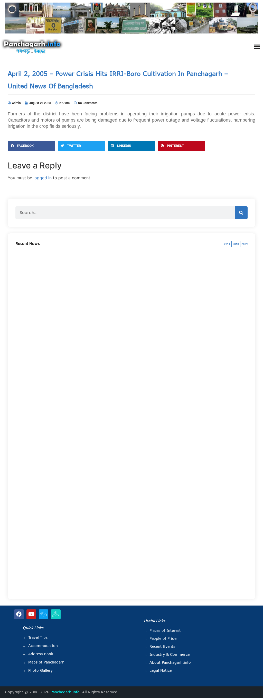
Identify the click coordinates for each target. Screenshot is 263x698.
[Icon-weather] (44, 614)
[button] (256, 46)
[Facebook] (19, 614)
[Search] (241, 212)
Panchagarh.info (65, 692)
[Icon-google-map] (56, 614)
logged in (42, 177)
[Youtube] (31, 614)
